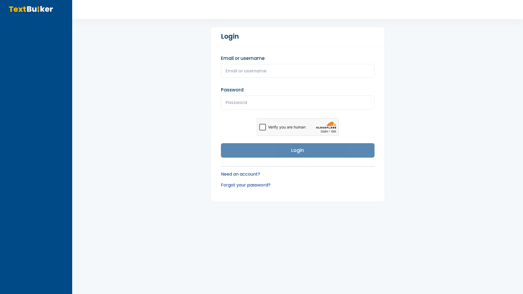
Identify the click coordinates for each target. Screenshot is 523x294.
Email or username (243, 58)
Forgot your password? (245, 185)
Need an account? (240, 174)
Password (232, 90)
